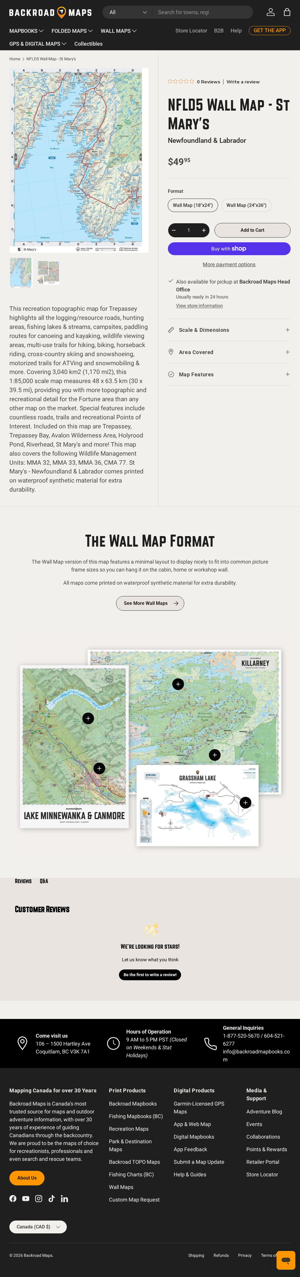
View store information (199, 305)
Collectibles (88, 44)
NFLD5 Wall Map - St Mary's (51, 59)
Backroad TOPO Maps (134, 1162)
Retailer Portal (262, 1162)
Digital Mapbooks (194, 1137)
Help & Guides (190, 1174)
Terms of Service (276, 1255)
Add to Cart (252, 230)
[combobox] (178, 12)
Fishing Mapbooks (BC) (136, 1116)
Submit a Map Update (199, 1162)
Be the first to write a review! (150, 974)
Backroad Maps (38, 1255)
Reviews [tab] (23, 881)
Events (254, 1124)
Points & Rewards (266, 1149)
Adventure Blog (264, 1111)
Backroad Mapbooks (133, 1104)
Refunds (221, 1255)
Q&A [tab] (44, 881)
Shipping (196, 1255)
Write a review (243, 82)
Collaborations (263, 1137)
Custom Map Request (134, 1200)
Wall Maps (121, 1187)
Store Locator (191, 31)
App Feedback (190, 1149)
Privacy (245, 1255)
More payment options (229, 264)
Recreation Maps (129, 1129)
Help (236, 31)
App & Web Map (192, 1124)
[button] (287, 12)
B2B (219, 31)
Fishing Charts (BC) (131, 1174)
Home (14, 59)
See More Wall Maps (146, 603)
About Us (27, 1178)
